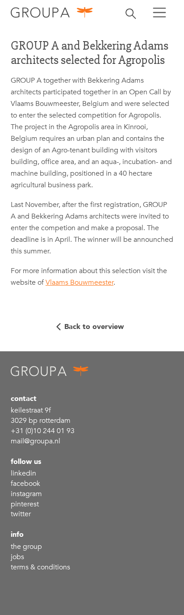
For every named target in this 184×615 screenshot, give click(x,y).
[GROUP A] (52, 12)
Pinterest (25, 504)
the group (26, 547)
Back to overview (94, 327)
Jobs (17, 557)
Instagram (26, 494)
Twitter (21, 514)
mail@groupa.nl (35, 441)
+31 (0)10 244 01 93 (43, 431)
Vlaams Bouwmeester (79, 282)
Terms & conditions (40, 567)
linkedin (23, 473)
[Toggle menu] (159, 12)
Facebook (25, 484)
